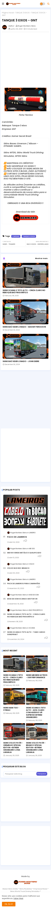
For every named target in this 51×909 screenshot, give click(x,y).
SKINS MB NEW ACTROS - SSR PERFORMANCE (36, 676)
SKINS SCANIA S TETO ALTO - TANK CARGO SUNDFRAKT (26, 633)
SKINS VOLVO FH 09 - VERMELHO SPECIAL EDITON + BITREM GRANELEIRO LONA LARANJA (13, 748)
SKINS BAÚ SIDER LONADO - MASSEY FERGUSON (24, 327)
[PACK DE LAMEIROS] (25, 511)
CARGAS (15, 236)
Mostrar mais (41, 258)
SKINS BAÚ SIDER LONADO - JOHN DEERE (21, 361)
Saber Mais (18, 898)
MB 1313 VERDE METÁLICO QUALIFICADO (24, 553)
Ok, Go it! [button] (9, 904)
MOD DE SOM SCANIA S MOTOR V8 (22, 599)
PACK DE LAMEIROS (17, 537)
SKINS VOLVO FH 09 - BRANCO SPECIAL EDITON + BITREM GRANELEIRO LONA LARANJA (36, 748)
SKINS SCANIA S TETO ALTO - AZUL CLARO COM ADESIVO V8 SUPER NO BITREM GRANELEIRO (36, 712)
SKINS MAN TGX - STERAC (11, 709)
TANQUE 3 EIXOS (22, 12)
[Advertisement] (25, 59)
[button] (48, 3)
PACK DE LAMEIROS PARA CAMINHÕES (23, 583)
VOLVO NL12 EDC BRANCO (18, 568)
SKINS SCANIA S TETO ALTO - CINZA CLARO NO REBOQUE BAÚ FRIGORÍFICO (24, 291)
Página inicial (8, 12)
